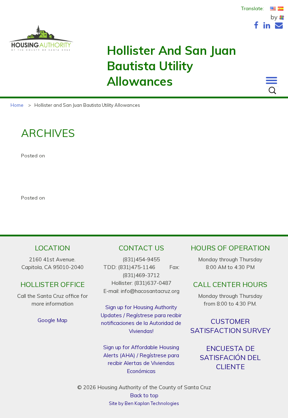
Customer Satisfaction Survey (230, 326)
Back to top (144, 395)
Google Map (52, 320)
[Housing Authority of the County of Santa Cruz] (41, 41)
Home (17, 105)
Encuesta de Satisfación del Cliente (230, 357)
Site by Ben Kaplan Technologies (144, 403)
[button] (271, 78)
